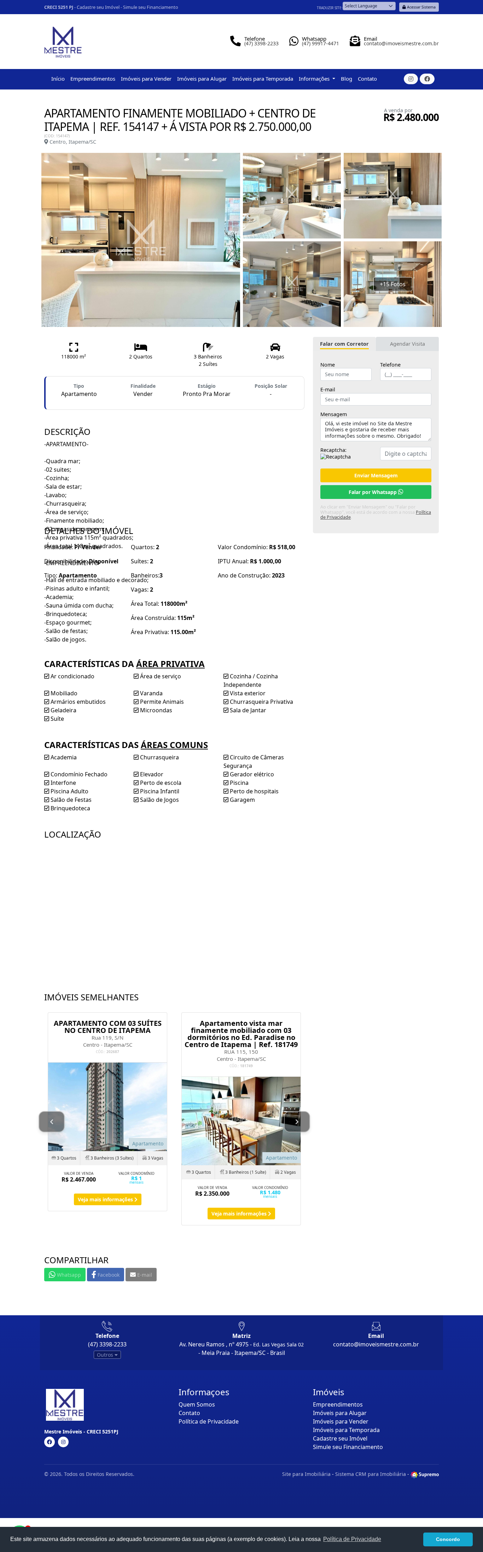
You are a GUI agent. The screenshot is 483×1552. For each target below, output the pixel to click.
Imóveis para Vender (146, 78)
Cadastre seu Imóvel (98, 7)
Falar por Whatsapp (373, 492)
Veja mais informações (106, 1199)
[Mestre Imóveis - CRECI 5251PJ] (63, 39)
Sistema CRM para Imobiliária (370, 1474)
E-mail (327, 389)
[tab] (344, 344)
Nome (327, 365)
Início (58, 78)
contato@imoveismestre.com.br (376, 1344)
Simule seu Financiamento (150, 7)
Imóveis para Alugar (202, 78)
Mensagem (333, 414)
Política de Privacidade (209, 1421)
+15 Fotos (393, 284)
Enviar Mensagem (376, 475)
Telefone (390, 365)
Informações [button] (315, 78)
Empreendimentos (92, 78)
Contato (367, 78)
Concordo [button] (448, 1539)
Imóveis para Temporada (262, 78)
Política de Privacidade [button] (352, 1539)
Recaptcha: (333, 450)
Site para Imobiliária (306, 1474)
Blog (346, 78)
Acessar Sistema (421, 7)
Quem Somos (197, 1404)
